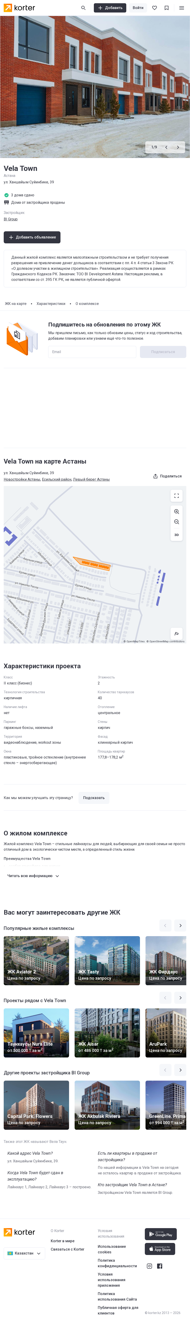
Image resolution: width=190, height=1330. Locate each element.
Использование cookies (112, 1249)
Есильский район (56, 479)
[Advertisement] (95, 408)
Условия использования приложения (111, 1280)
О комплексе (87, 303)
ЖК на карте (15, 303)
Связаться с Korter (67, 1249)
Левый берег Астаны (91, 479)
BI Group (11, 219)
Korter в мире (62, 1241)
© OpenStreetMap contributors (165, 641)
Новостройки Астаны (22, 479)
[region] (95, 564)
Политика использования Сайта (117, 1297)
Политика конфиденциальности (117, 1263)
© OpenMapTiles (134, 641)
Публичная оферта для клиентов (118, 1310)
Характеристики (51, 303)
